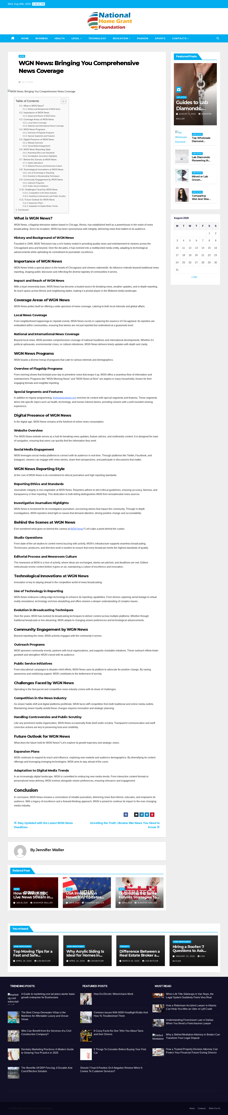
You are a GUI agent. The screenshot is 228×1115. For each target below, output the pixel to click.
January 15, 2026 (185, 956)
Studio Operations (35, 163)
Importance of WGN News (36, 112)
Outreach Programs (36, 183)
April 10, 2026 (77, 961)
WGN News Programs (34, 129)
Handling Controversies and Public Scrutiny (47, 196)
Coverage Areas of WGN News (39, 119)
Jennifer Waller (50, 850)
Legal (76, 38)
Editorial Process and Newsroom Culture (45, 166)
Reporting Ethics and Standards (41, 153)
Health (60, 38)
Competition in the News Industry (43, 193)
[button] (218, 38)
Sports (160, 38)
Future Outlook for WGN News (40, 200)
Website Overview (35, 143)
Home (25, 38)
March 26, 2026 (131, 961)
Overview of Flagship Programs (41, 133)
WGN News (76, 528)
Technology (97, 38)
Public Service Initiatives (38, 186)
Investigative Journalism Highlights (42, 156)
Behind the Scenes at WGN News (40, 159)
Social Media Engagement (39, 146)
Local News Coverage (37, 123)
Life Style (181, 97)
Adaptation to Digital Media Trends (43, 206)
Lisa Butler (44, 961)
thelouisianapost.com (64, 397)
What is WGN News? (34, 106)
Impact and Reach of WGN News (41, 116)
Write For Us (214, 1108)
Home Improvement (22, 946)
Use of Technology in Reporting (41, 173)
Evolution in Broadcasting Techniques (44, 176)
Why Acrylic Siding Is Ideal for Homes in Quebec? (85, 955)
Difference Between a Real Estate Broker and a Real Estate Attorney (140, 955)
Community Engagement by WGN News (43, 179)
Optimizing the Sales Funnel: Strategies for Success (138, 897)
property (124, 946)
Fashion (142, 38)
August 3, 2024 (187, 114)
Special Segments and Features (41, 136)
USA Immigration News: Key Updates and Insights (83, 897)
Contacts (179, 38)
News (22, 56)
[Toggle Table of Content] (62, 101)
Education (121, 38)
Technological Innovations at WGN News (43, 169)
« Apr (194, 277)
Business (42, 38)
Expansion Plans (36, 203)
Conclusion (23, 209)
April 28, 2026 (24, 961)
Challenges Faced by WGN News (41, 189)
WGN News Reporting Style (37, 149)
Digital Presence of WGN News (39, 139)
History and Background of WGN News (44, 109)
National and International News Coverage (46, 126)
